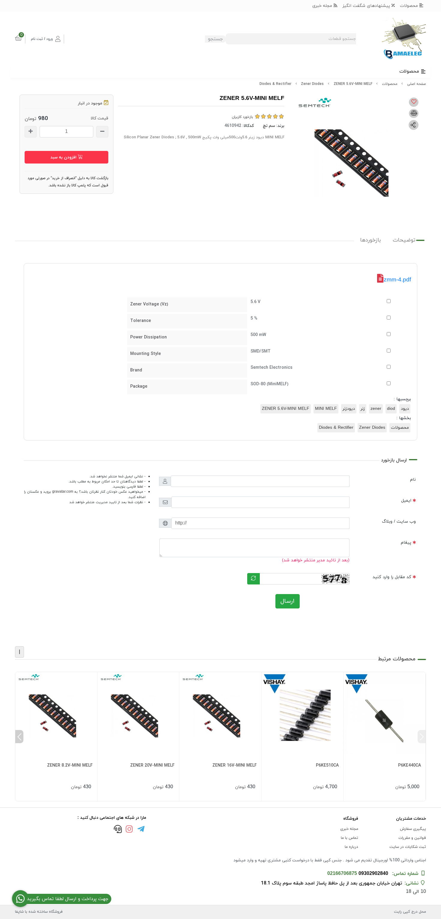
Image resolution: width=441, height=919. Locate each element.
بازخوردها (370, 240)
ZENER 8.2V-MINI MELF (70, 765)
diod (391, 409)
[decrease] (102, 131)
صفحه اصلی (416, 84)
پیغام (406, 542)
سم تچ (269, 126)
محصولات (409, 6)
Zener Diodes (312, 84)
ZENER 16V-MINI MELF (234, 765)
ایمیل (406, 500)
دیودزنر (349, 409)
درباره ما (351, 847)
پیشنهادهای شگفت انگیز (367, 6)
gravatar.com (62, 491)
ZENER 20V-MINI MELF (152, 765)
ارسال (287, 601)
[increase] (31, 131)
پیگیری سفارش (413, 829)
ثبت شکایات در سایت (407, 847)
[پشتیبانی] (117, 830)
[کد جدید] (253, 578)
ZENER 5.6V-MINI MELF (285, 409)
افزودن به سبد (64, 157)
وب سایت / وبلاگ (399, 521)
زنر (363, 409)
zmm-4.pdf (397, 279)
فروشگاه (350, 818)
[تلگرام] (141, 830)
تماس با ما (349, 838)
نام (413, 479)
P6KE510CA (327, 765)
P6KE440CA (409, 765)
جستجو (215, 39)
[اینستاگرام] (129, 830)
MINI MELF (326, 409)
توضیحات (404, 240)
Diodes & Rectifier (275, 84)
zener (375, 409)
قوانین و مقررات (412, 838)
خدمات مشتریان (411, 818)
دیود (405, 409)
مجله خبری (323, 6)
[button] (422, 736)
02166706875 (342, 873)
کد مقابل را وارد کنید (392, 577)
